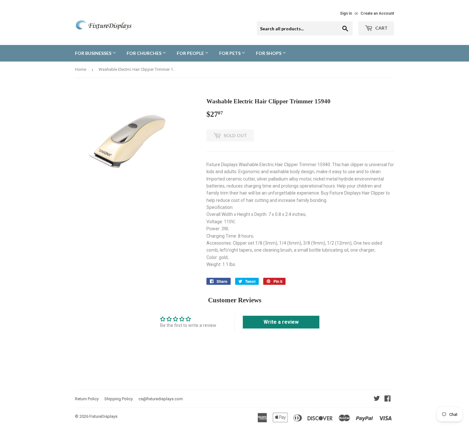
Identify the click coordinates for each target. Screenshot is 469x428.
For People (191, 53)
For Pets (230, 53)
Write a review (281, 322)
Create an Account (377, 13)
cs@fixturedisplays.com (160, 398)
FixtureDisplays (103, 416)
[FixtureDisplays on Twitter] (377, 399)
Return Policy (87, 398)
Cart (381, 28)
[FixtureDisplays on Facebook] (387, 399)
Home (80, 69)
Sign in (346, 13)
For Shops (269, 53)
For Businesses (93, 53)
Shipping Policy (118, 398)
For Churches (144, 53)
